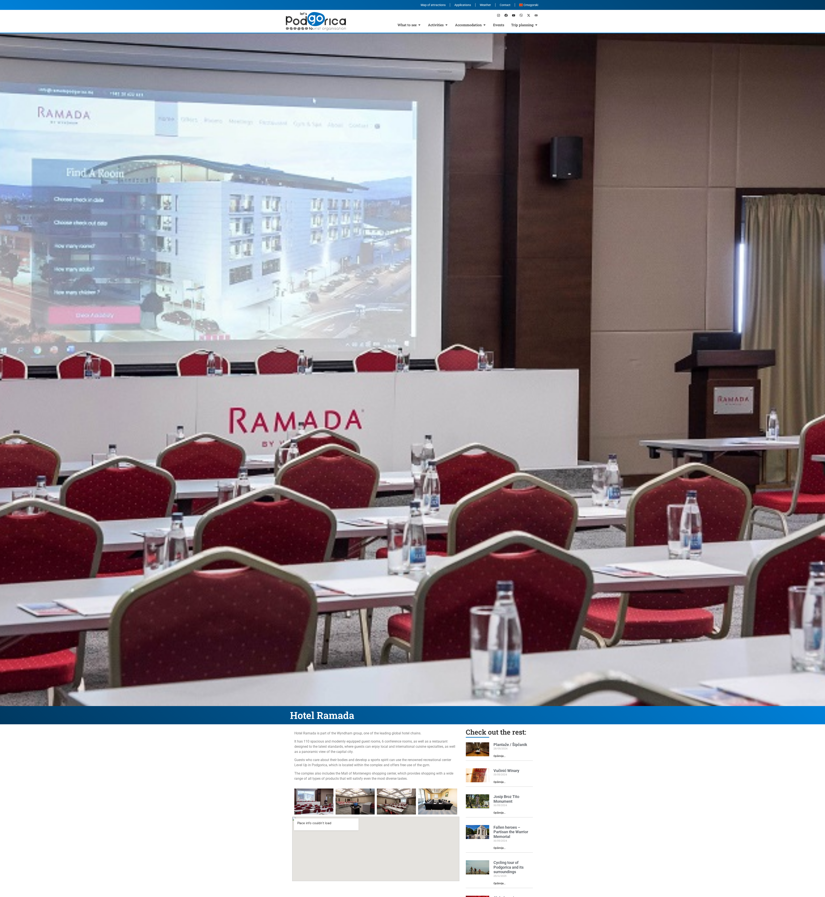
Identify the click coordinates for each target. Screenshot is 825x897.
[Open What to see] (419, 24)
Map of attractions (433, 5)
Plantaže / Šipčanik (510, 744)
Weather (485, 5)
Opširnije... (499, 756)
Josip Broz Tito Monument (506, 799)
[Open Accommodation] (484, 24)
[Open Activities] (446, 24)
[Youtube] (513, 15)
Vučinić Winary (506, 770)
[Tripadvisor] (536, 15)
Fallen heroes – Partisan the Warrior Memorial (510, 832)
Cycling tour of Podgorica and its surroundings (508, 867)
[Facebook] (506, 15)
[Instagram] (498, 15)
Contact (505, 5)
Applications (462, 5)
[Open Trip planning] (536, 24)
